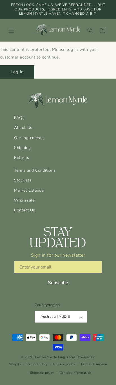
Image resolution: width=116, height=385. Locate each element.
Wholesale (24, 200)
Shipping (22, 147)
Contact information (75, 373)
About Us (23, 127)
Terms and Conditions (35, 170)
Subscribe (58, 282)
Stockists (23, 180)
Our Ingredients (29, 137)
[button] (11, 30)
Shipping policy (42, 373)
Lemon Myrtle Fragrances (55, 357)
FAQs (19, 117)
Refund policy (37, 364)
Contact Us (24, 210)
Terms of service (94, 364)
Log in (17, 72)
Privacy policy (64, 364)
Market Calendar (29, 190)
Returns (21, 157)
